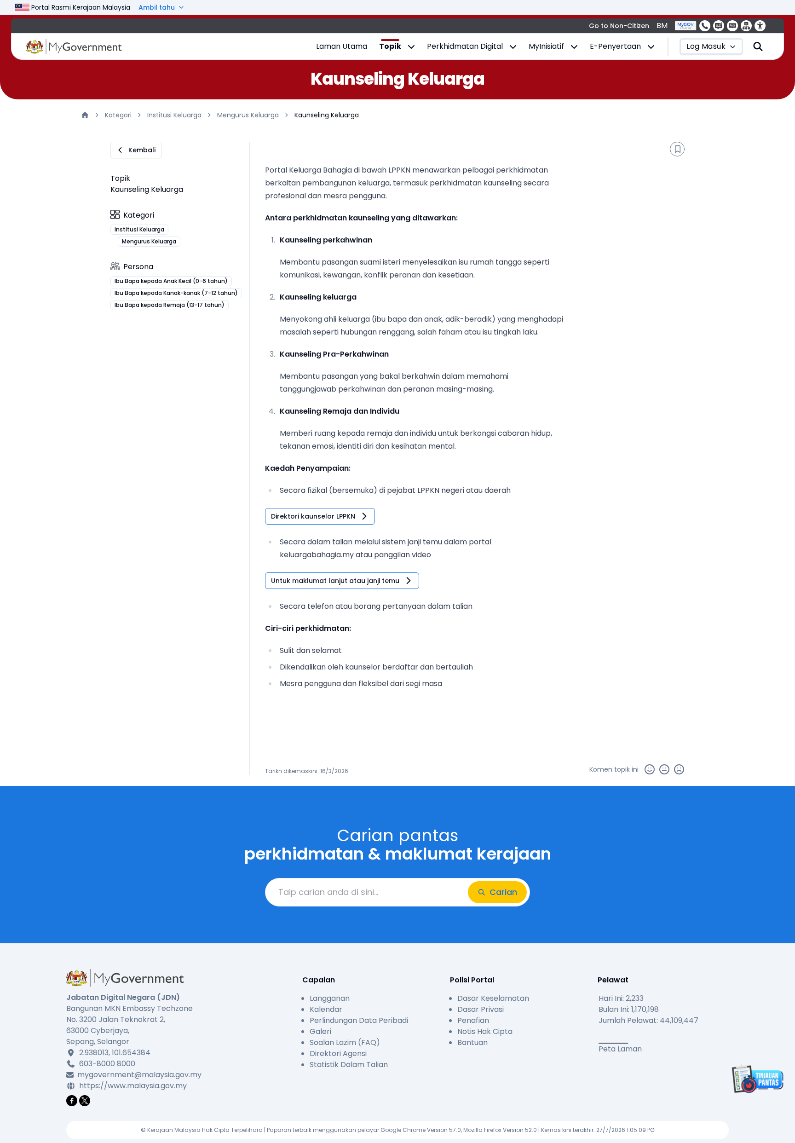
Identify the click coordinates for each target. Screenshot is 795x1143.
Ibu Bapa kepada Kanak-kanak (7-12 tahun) (176, 293)
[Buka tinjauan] (756, 1078)
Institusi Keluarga (174, 115)
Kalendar (326, 1009)
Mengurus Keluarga (248, 115)
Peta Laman (620, 1049)
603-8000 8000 (107, 1063)
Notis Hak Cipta (485, 1031)
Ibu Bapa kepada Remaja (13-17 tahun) (170, 305)
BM (662, 25)
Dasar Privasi (480, 1009)
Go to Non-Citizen (619, 25)
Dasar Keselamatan (493, 998)
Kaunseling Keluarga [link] (326, 115)
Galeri (320, 1031)
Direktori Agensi (338, 1053)
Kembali (142, 150)
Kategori (118, 115)
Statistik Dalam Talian (349, 1064)
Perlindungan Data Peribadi (359, 1020)
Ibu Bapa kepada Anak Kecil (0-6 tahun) (171, 281)
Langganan (330, 998)
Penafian (473, 1020)
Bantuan (472, 1042)
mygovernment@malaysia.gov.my (138, 1074)
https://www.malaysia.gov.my (133, 1085)
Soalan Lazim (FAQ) (345, 1042)
